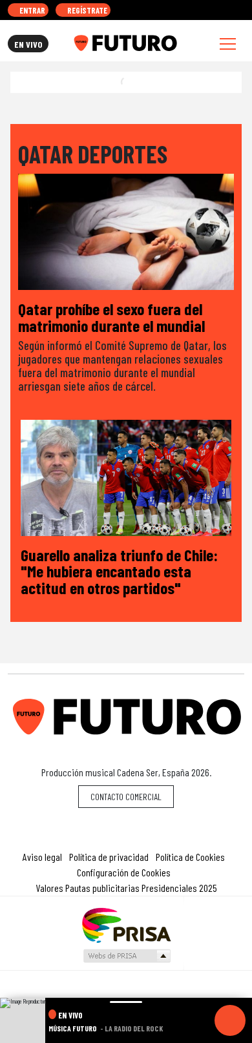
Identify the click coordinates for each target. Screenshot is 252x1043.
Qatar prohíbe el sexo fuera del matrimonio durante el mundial (111, 316)
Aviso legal (42, 857)
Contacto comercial (126, 796)
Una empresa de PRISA (126, 924)
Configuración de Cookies (124, 872)
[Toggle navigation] (227, 43)
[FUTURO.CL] (125, 43)
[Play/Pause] (230, 1020)
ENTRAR (31, 10)
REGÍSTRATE (86, 10)
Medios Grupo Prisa (126, 956)
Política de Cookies (190, 857)
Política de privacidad (109, 857)
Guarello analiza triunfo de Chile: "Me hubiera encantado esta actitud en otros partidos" (119, 570)
